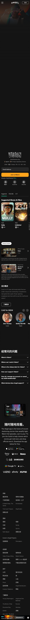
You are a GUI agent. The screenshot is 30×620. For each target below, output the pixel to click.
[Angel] (15, 3)
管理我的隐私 (7, 563)
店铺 (17, 582)
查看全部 (5, 512)
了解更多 (6, 304)
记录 (4, 525)
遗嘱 (17, 610)
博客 (4, 579)
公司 (4, 572)
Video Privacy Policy (8, 556)
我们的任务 (19, 572)
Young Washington (8, 598)
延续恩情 (5, 586)
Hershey (18, 607)
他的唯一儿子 (20, 500)
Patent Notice (20, 556)
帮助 (17, 589)
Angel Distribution (21, 586)
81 (18, 227)
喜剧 (4, 522)
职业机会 (5, 575)
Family (17, 525)
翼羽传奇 (5, 497)
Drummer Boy (7, 607)
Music (4, 582)
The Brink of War (7, 604)
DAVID (4, 610)
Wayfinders (19, 509)
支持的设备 (6, 559)
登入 (15, 178)
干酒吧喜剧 (6, 500)
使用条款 (18, 553)
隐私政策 (5, 553)
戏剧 (17, 522)
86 (4, 227)
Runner (18, 604)
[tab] (4, 194)
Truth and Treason (8, 509)
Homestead (19, 503)
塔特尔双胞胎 (20, 497)
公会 (17, 579)
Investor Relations (8, 589)
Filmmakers (19, 541)
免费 (4, 528)
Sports (18, 528)
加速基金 (5, 541)
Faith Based (6, 532)
